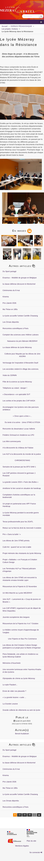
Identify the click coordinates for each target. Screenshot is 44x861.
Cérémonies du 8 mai (11, 290)
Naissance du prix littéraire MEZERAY (22, 341)
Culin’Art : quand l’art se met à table (17, 547)
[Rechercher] (41, 16)
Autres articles (20, 265)
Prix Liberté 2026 (9, 303)
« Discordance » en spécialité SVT (16, 394)
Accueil (5, 26)
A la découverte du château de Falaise (18, 448)
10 (20, 815)
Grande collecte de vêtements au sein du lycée (21, 710)
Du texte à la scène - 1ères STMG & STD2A (22, 422)
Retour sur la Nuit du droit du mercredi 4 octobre (22, 528)
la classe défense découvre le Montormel (19, 284)
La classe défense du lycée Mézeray (17, 347)
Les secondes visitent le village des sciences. (21, 369)
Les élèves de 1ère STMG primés (16, 541)
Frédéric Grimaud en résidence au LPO (18, 435)
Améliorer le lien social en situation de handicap (22, 488)
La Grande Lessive (10, 704)
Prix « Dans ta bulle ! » (12, 534)
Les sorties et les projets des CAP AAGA (19, 401)
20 (25, 815)
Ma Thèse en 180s (10, 309)
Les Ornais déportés (11, 322)
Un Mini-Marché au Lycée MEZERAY (17, 593)
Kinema (6, 297)
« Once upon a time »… (22, 416)
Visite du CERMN (10, 375)
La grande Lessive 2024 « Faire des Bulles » (20, 482)
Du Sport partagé (9, 271)
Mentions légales (22, 846)
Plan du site (31, 841)
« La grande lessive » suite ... (14, 697)
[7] (39, 815)
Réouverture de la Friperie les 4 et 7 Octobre (20, 624)
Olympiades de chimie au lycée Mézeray (19, 678)
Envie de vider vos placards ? (14, 691)
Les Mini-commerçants (12, 441)
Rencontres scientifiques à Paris (15, 328)
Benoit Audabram (22, 734)
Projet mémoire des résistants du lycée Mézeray (22, 553)
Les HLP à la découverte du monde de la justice (22, 454)
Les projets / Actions (10, 29)
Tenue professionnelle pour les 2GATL (18, 522)
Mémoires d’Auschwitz (12, 663)
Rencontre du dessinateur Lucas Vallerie (19, 429)
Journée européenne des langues (16, 617)
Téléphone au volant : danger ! (15, 388)
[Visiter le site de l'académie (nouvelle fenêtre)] (13, 833)
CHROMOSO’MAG (22, 460)
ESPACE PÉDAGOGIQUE (21, 26)
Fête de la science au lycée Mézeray (17, 382)
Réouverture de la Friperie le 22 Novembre (20, 587)
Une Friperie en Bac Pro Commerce (22, 639)
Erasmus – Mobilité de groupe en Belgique (20, 278)
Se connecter (35, 852)
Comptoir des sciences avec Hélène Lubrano (20, 335)
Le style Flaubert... (10, 685)
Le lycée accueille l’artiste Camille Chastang (20, 316)
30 (30, 815)
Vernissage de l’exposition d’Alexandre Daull (20, 363)
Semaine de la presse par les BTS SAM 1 (19, 467)
